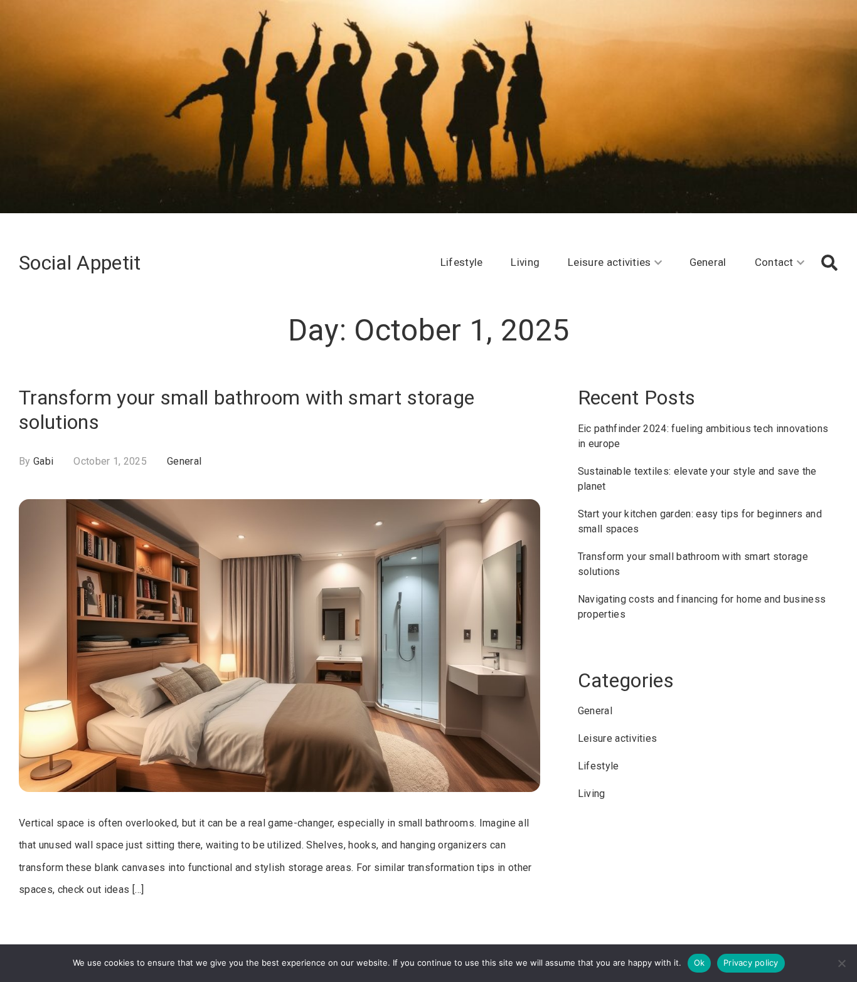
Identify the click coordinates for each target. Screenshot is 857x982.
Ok (699, 963)
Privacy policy (751, 963)
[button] (829, 263)
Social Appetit (80, 263)
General (708, 262)
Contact (774, 262)
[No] (841, 963)
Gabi (43, 461)
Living (525, 262)
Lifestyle (461, 262)
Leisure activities (609, 262)
